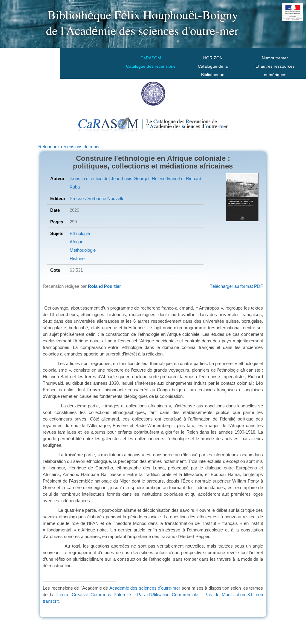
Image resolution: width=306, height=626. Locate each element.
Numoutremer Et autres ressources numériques (275, 66)
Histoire (77, 258)
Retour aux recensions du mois (68, 146)
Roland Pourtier (104, 286)
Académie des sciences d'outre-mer (144, 588)
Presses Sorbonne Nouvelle (97, 198)
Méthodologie (83, 250)
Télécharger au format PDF (236, 286)
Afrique (76, 241)
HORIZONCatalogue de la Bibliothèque (213, 66)
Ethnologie (80, 233)
